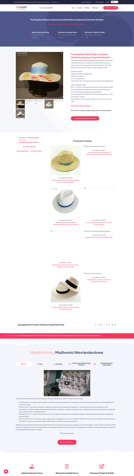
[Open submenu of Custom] (82, 8)
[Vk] (112, 325)
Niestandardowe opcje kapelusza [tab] (29, 142)
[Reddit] (98, 325)
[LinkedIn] (101, 325)
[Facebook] (95, 325)
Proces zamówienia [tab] (23, 151)
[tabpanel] (67, 403)
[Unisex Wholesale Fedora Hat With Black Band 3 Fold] (99, 203)
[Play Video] (67, 383)
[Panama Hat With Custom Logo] (97, 231)
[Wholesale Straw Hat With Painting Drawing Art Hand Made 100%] (94, 146)
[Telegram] (106, 325)
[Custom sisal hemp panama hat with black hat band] (66, 245)
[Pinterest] (109, 325)
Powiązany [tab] (22, 138)
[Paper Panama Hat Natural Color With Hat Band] (66, 160)
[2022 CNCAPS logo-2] (21, 6)
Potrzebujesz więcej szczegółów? (81, 106)
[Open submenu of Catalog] (89, 8)
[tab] (36, 151)
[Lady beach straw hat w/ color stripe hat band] (93, 273)
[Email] (115, 325)
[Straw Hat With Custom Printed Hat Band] (66, 287)
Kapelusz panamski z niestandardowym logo (99, 237)
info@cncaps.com (55, 2)
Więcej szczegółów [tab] (33, 138)
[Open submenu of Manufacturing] (98, 8)
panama (98, 110)
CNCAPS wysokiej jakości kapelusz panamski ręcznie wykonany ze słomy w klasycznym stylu (65, 224)
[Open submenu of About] (93, 2)
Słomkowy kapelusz (106, 110)
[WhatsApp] (104, 325)
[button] (61, 53)
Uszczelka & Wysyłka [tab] (29, 146)
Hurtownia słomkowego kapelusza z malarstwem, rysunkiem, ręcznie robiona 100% (99, 154)
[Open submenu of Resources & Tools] (104, 2)
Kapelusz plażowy (90, 110)
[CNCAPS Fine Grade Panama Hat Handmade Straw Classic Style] (66, 203)
